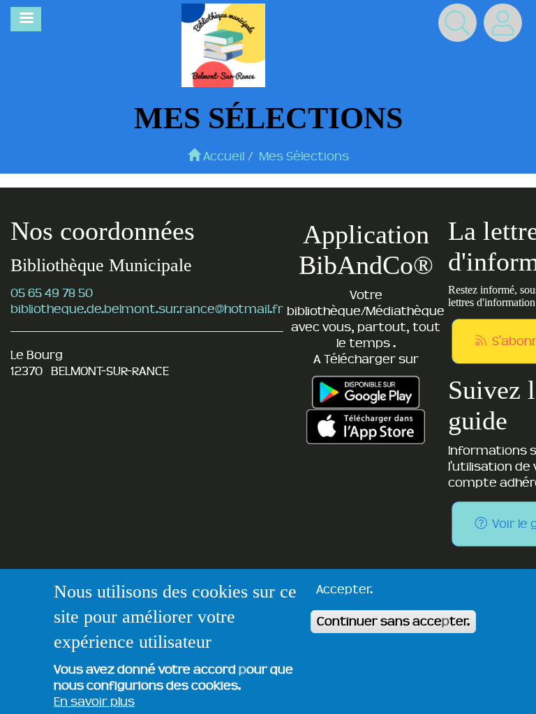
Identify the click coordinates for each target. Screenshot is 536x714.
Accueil (222, 156)
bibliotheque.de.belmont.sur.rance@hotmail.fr (146, 309)
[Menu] (25, 19)
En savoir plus (94, 701)
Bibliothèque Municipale (101, 265)
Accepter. (344, 589)
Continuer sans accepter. (393, 621)
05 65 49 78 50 (51, 293)
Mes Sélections (304, 156)
